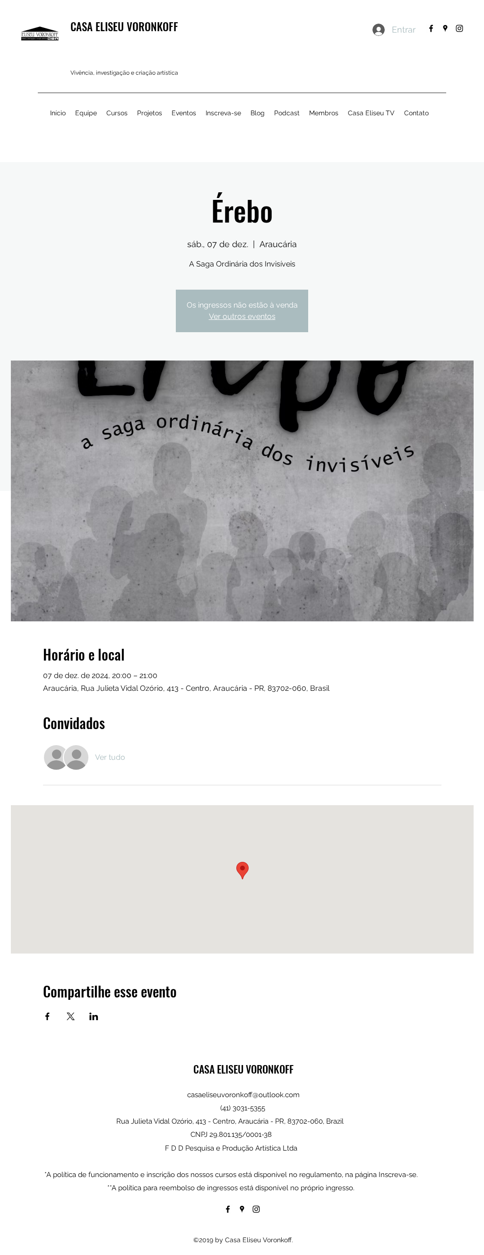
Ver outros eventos (242, 316)
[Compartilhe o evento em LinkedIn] (93, 1016)
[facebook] (431, 28)
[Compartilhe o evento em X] (70, 1016)
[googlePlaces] (445, 28)
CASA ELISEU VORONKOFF (124, 26)
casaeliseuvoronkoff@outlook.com (243, 1095)
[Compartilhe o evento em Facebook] (47, 1016)
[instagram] (459, 28)
